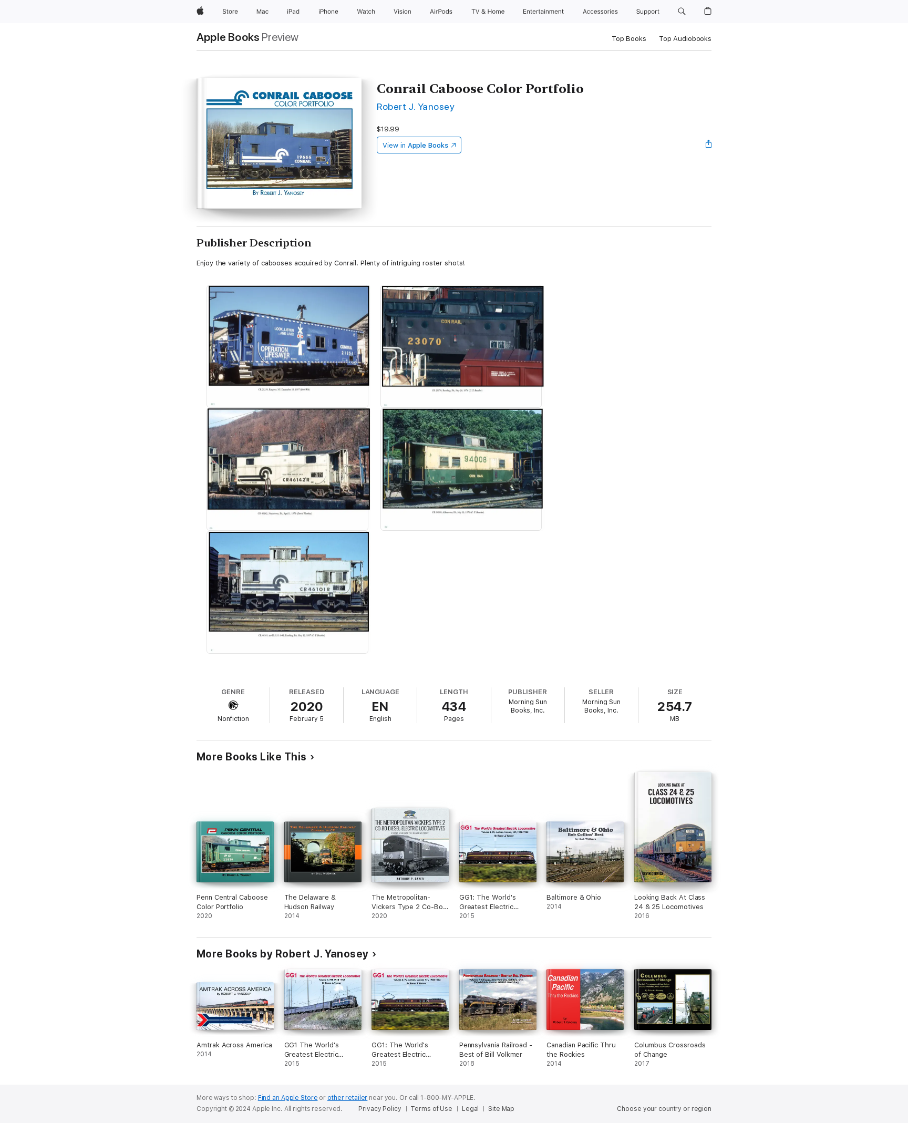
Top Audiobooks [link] (685, 39)
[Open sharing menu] (709, 145)
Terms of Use (431, 1108)
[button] (682, 11)
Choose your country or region (664, 1108)
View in (415, 145)
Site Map (501, 1108)
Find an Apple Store (288, 1097)
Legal (470, 1108)
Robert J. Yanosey (416, 106)
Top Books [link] (629, 39)
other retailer (347, 1097)
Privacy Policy (379, 1108)
